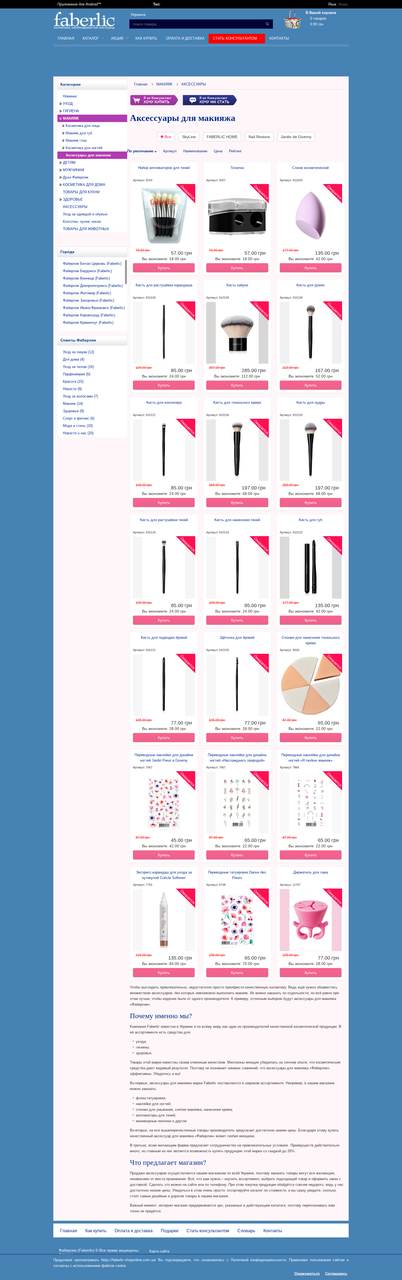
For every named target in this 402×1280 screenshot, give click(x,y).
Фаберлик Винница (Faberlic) (86, 278)
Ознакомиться (307, 1274)
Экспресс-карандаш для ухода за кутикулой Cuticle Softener (164, 875)
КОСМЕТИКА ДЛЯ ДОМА (84, 185)
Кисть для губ (310, 520)
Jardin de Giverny (296, 137)
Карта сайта (159, 1251)
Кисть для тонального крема (237, 402)
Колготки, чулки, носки (82, 221)
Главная (66, 38)
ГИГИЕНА (71, 111)
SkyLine (189, 137)
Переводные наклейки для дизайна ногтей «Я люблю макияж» (310, 757)
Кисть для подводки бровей (164, 637)
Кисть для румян (310, 285)
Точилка (237, 168)
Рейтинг (235, 151)
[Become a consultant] (209, 100)
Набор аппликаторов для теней (164, 168)
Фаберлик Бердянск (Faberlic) (87, 271)
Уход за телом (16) (78, 367)
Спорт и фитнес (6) (78, 418)
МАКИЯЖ (71, 118)
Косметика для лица (83, 126)
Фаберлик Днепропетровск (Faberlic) (93, 286)
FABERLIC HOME (222, 137)
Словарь (246, 1230)
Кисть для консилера (164, 402)
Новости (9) (72, 389)
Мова (343, 4)
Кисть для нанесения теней (237, 520)
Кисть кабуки (237, 285)
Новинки (70, 96)
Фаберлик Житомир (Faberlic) (87, 293)
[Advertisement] (201, 62)
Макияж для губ (79, 133)
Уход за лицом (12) (78, 352)
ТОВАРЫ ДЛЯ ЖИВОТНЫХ (86, 229)
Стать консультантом (208, 1230)
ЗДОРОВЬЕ (73, 199)
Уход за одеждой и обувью (85, 214)
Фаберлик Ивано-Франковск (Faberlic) (94, 308)
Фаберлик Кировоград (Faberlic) (89, 315)
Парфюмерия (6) (76, 374)
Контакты (279, 38)
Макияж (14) (73, 404)
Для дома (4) (73, 359)
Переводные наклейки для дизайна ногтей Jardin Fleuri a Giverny (164, 757)
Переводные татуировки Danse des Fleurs (237, 875)
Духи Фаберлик (75, 177)
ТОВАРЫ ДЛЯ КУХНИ (81, 192)
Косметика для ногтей (84, 148)
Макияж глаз (76, 140)
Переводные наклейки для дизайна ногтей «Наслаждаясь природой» (237, 757)
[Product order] (154, 100)
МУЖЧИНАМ (73, 170)
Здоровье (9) (73, 411)
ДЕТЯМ (69, 163)
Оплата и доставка (185, 38)
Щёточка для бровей (237, 637)
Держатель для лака (310, 872)
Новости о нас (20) (78, 433)
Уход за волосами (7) (80, 396)
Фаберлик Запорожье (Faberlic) (88, 300)
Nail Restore (259, 137)
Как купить (146, 38)
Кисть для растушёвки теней (164, 520)
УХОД (68, 104)
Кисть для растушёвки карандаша (164, 285)
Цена (218, 151)
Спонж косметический (310, 168)
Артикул (170, 151)
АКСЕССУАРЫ (75, 207)
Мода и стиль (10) (78, 426)
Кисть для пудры (310, 402)
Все (167, 137)
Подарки (169, 1230)
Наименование (195, 151)
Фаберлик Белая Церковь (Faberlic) (92, 264)
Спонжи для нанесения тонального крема (311, 640)
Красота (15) (73, 381)
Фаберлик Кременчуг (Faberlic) (88, 322)
